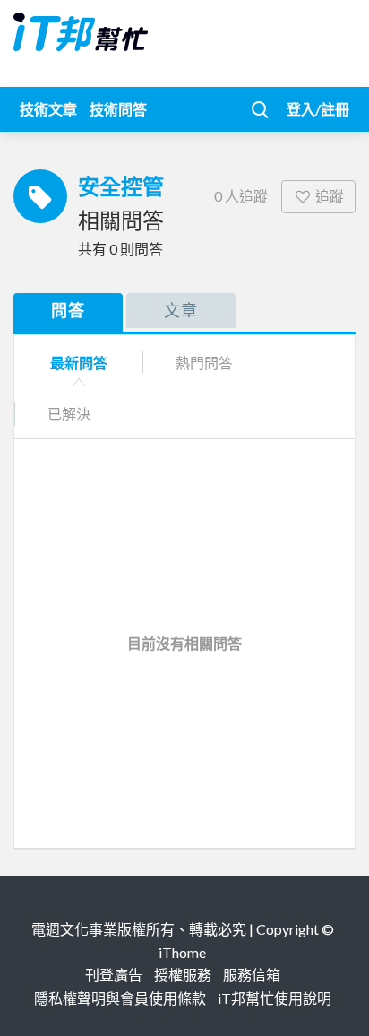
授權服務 (182, 974)
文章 (181, 310)
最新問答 (78, 362)
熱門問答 (204, 362)
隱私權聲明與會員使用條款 (120, 997)
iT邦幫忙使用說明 (274, 997)
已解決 (68, 413)
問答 (68, 310)
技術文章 (48, 108)
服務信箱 (251, 974)
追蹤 (329, 195)
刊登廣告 (113, 974)
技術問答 (118, 108)
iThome (182, 952)
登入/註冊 (318, 108)
